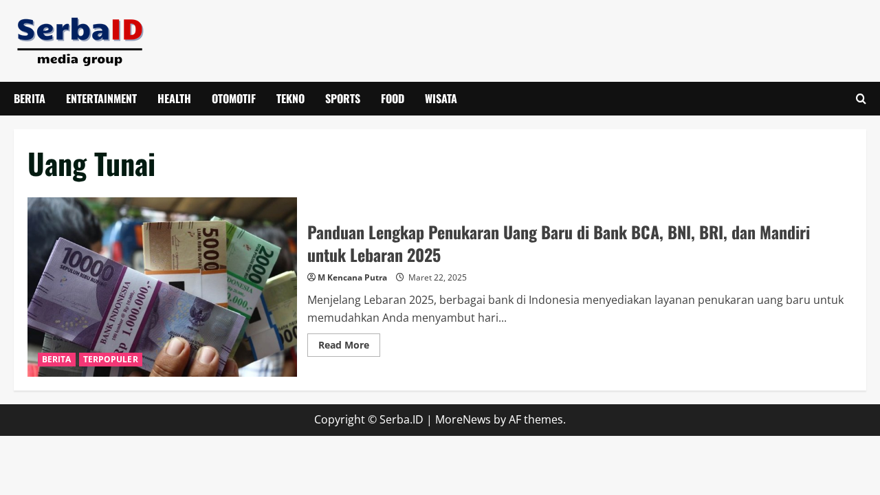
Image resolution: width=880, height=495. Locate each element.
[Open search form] (861, 98)
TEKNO (290, 98)
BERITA (29, 98)
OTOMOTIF (234, 98)
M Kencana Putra (352, 277)
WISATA (441, 98)
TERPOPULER (110, 359)
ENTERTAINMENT (101, 98)
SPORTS (342, 98)
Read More (349, 347)
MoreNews (463, 419)
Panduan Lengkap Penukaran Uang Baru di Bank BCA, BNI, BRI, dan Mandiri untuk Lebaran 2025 (162, 287)
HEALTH (174, 98)
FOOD (392, 98)
